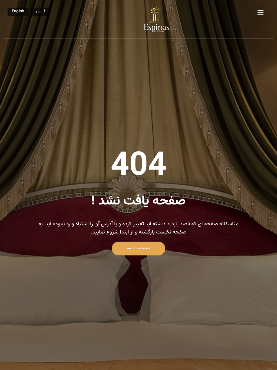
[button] (138, 248)
